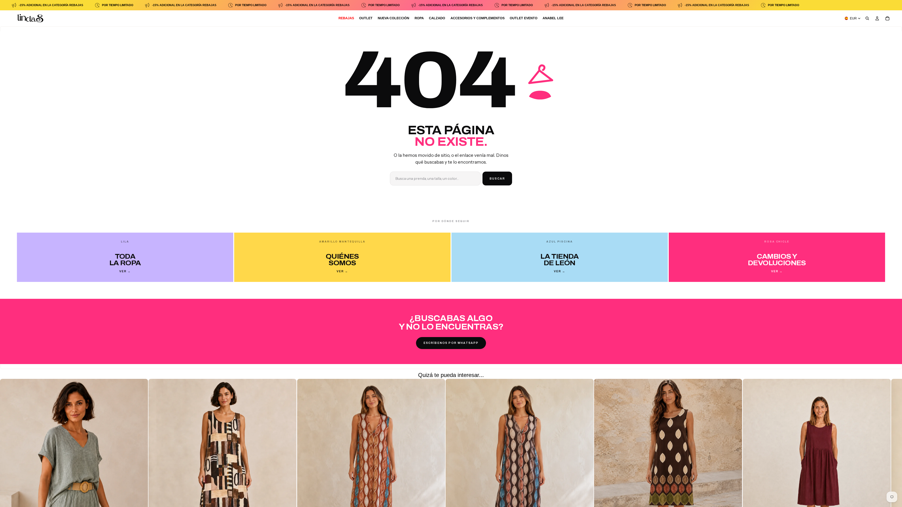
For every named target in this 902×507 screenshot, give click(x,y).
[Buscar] (867, 18)
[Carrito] (887, 18)
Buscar (497, 178)
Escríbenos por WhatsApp (451, 343)
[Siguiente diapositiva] (728, 477)
